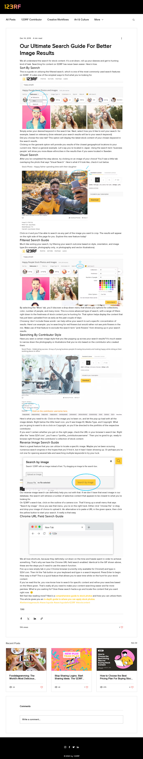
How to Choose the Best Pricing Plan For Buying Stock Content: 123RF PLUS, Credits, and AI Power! (116, 677)
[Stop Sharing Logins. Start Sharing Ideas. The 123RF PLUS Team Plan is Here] (71, 659)
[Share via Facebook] (21, 618)
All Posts (11, 19)
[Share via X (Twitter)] (28, 618)
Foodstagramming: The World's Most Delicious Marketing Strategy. (21, 677)
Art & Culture (81, 19)
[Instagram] (65, 747)
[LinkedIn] (77, 747)
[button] (133, 19)
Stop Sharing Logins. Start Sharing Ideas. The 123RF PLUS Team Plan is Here (69, 677)
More (97, 19)
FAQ (22, 609)
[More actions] (121, 38)
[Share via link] (41, 618)
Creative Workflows (58, 19)
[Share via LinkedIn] (35, 618)
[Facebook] (69, 747)
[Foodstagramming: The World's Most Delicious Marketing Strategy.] (26, 659)
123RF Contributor (31, 19)
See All (134, 643)
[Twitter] (73, 747)
